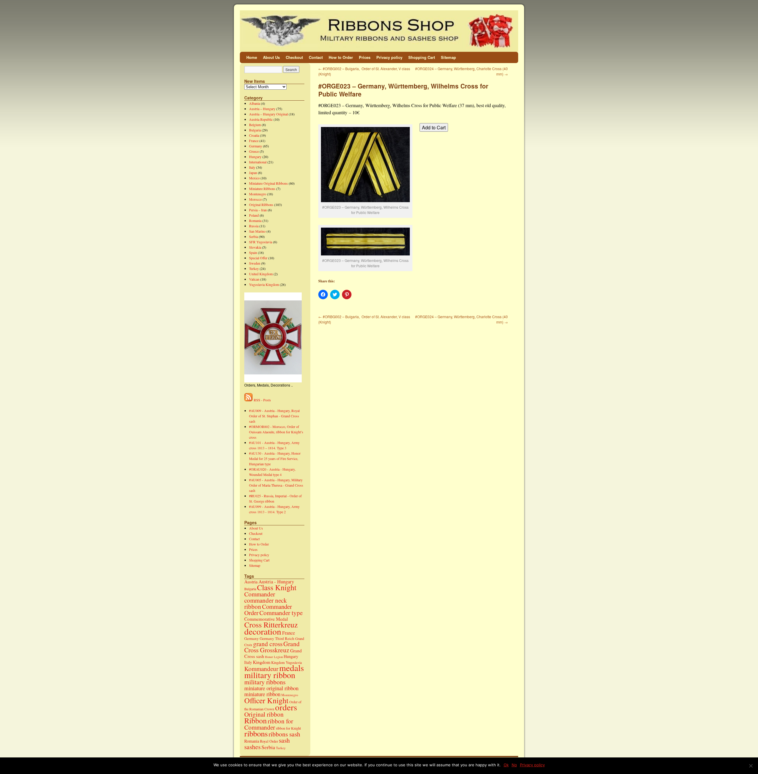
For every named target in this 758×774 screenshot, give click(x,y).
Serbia (253, 236)
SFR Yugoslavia (260, 241)
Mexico (254, 178)
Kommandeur (261, 668)
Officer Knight (266, 700)
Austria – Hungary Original (268, 114)
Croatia (254, 135)
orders (286, 707)
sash (284, 740)
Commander (259, 594)
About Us (271, 57)
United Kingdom (261, 273)
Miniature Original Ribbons (268, 183)
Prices (364, 57)
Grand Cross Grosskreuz (272, 646)
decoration (262, 631)
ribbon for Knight (288, 728)
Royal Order (269, 741)
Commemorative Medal (266, 619)
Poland (254, 215)
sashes (252, 746)
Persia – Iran (258, 209)
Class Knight (276, 587)
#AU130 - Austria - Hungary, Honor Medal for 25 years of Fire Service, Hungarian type (275, 458)
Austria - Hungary (276, 581)
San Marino (257, 231)
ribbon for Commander (268, 724)
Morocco (255, 199)
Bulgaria (255, 130)
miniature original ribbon (271, 688)
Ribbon (255, 720)
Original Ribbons (261, 204)
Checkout (294, 57)
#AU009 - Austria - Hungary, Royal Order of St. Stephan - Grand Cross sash (274, 416)
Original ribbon (264, 714)
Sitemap (448, 57)
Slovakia (255, 247)
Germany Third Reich (277, 638)
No (514, 764)
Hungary (255, 156)
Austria (251, 582)
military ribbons (264, 682)
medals (291, 667)
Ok (506, 764)
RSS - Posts (262, 400)
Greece (254, 151)
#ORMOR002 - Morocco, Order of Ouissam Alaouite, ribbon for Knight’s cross (276, 432)
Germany (255, 146)
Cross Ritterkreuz (271, 624)
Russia (253, 225)
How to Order (341, 57)
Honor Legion (274, 657)
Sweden (254, 263)
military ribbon (269, 674)
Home (251, 57)
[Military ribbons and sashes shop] (379, 31)
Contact (316, 57)
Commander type (281, 613)
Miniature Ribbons (262, 188)
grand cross (267, 643)
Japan (253, 172)
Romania (255, 220)
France (253, 140)
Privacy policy (389, 57)
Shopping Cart (421, 57)
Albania (254, 103)
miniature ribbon (262, 694)
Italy (252, 167)
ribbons (256, 733)
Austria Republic (261, 119)
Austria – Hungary (262, 108)
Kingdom (261, 662)
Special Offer (258, 257)
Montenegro (257, 194)
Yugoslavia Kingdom (264, 284)
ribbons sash (284, 734)
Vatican (254, 279)
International (257, 162)
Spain (253, 252)
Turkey (254, 268)
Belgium (255, 124)
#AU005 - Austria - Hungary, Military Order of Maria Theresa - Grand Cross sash (276, 485)
